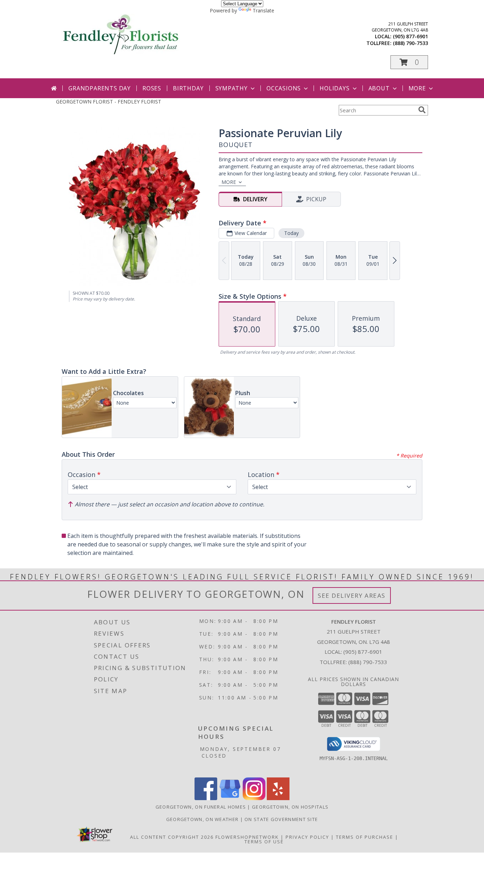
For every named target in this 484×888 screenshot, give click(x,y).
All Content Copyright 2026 (172, 837)
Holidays (334, 88)
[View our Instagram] (254, 798)
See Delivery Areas (351, 595)
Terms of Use (264, 841)
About (379, 88)
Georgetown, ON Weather (202, 819)
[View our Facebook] (206, 798)
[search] (422, 110)
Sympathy (231, 88)
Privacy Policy (307, 837)
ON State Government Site (281, 819)
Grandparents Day (99, 88)
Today (291, 233)
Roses (151, 88)
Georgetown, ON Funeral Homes (201, 807)
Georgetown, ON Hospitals (290, 807)
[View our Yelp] (278, 798)
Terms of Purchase (364, 837)
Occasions (283, 88)
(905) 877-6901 (410, 36)
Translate (263, 10)
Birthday (188, 88)
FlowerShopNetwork (247, 837)
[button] (409, 62)
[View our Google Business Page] (230, 798)
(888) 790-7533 (410, 43)
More (417, 88)
